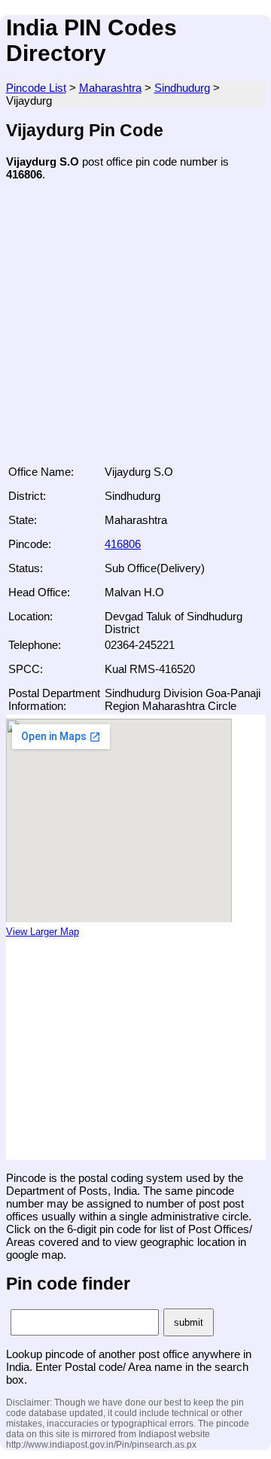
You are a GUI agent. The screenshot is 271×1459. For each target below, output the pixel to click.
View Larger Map (42, 932)
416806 (123, 544)
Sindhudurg (182, 87)
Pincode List (36, 87)
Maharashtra (110, 87)
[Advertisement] (135, 327)
